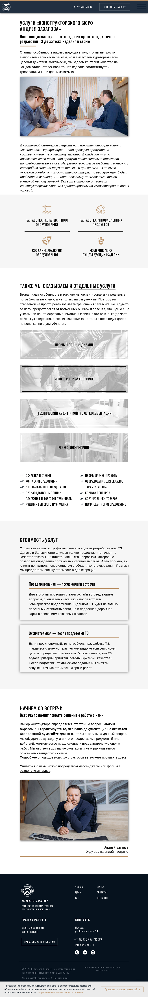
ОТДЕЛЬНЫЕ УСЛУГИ (94, 285)
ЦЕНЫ (78, 892)
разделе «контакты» (35, 770)
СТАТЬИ (100, 887)
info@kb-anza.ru (84, 945)
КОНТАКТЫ (102, 898)
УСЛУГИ (79, 887)
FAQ (77, 898)
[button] (114, 6)
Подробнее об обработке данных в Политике (60, 992)
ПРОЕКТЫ (102, 892)
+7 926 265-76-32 (88, 939)
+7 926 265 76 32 (82, 7)
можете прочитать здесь (108, 757)
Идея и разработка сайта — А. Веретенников (45, 978)
